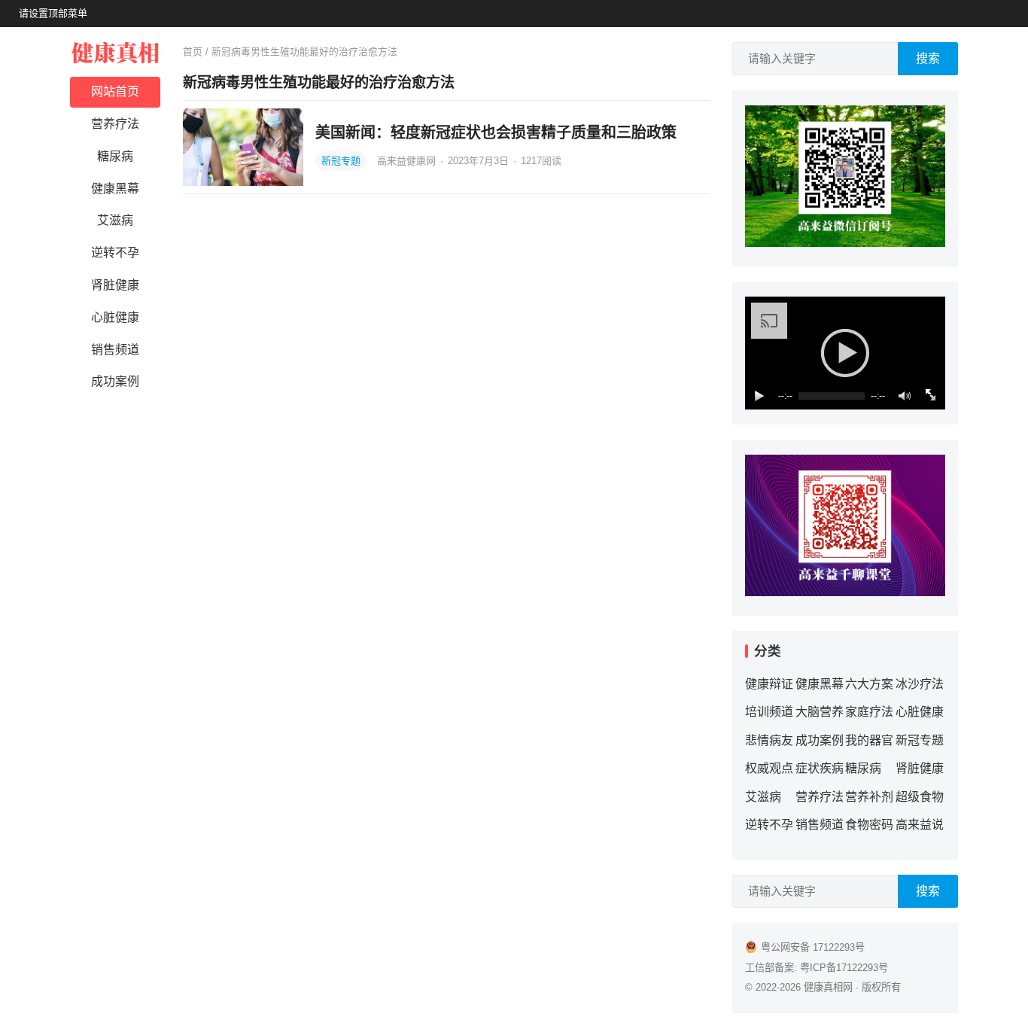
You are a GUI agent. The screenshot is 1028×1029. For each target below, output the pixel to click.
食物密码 (869, 824)
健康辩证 (769, 683)
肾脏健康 (115, 285)
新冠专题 (340, 160)
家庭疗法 (869, 711)
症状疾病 (819, 768)
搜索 (928, 58)
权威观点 (769, 768)
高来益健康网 (408, 160)
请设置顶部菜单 (53, 13)
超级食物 (920, 796)
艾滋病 (115, 220)
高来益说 (920, 824)
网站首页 (115, 91)
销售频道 (115, 349)
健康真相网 (828, 987)
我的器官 (869, 740)
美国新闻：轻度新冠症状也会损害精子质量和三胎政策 (496, 132)
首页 (192, 51)
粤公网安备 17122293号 (813, 947)
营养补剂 (869, 796)
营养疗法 (115, 123)
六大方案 (869, 683)
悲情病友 (769, 740)
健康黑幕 (115, 188)
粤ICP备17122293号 (844, 967)
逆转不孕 (115, 252)
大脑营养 (819, 711)
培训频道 (769, 711)
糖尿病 (115, 156)
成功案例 (115, 381)
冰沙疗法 (920, 683)
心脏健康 (115, 317)
